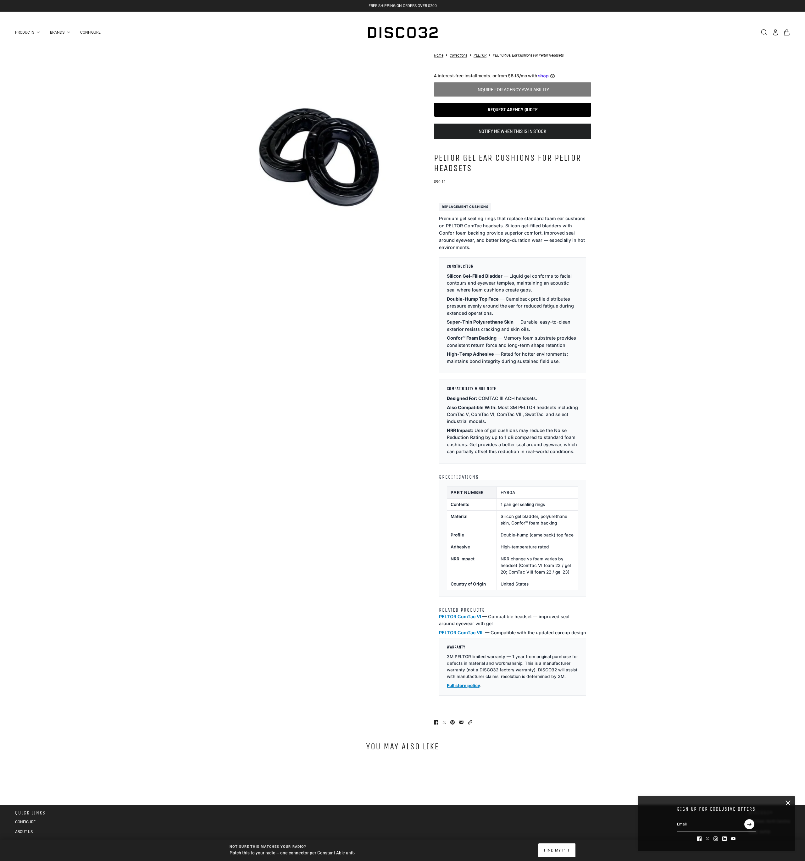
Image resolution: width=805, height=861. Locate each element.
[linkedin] (724, 838)
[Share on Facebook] (436, 722)
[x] (707, 839)
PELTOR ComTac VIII (461, 632)
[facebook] (699, 838)
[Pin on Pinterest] (452, 722)
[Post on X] (444, 722)
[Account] (775, 32)
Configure (25, 822)
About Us (24, 832)
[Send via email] (461, 722)
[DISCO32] (402, 32)
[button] (470, 722)
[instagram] (715, 838)
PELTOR (480, 55)
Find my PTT (557, 850)
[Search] (764, 32)
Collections (458, 55)
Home (438, 55)
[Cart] (787, 32)
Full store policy (463, 685)
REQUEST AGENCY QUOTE (513, 109)
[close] (788, 803)
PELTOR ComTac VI (460, 616)
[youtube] (733, 838)
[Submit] (749, 824)
